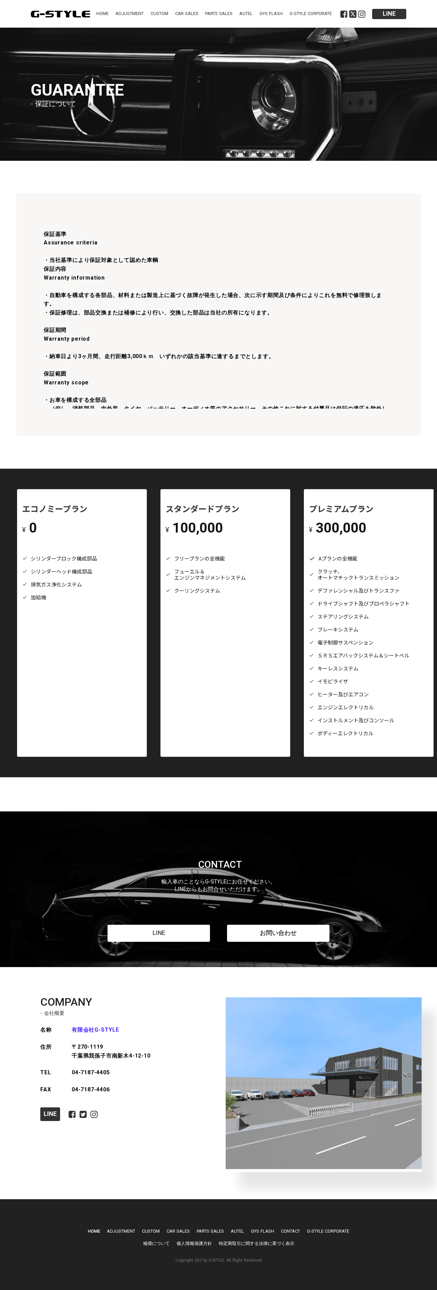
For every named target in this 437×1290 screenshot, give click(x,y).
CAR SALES (186, 13)
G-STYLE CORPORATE (311, 13)
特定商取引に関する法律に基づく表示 (256, 1243)
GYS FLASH (271, 13)
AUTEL (246, 13)
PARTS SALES (218, 13)
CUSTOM (159, 13)
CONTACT (290, 1231)
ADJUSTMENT (129, 13)
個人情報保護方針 (194, 1243)
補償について (156, 1243)
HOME (102, 13)
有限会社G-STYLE (95, 1029)
